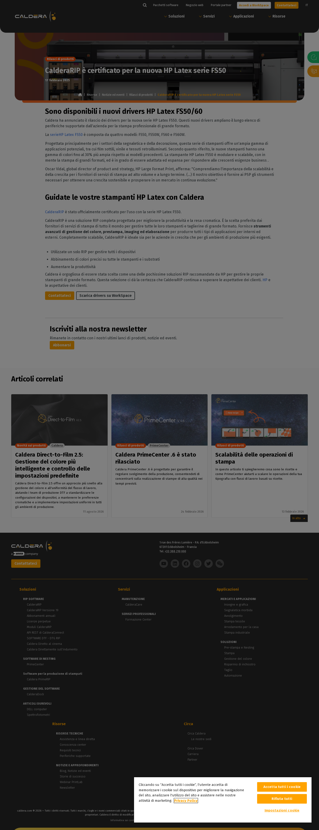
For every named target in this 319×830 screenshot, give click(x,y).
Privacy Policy (186, 800)
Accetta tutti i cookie (282, 787)
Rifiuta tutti (282, 799)
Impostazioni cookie (282, 810)
